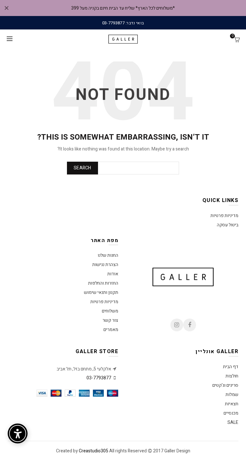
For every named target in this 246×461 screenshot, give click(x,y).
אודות (112, 274)
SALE (232, 422)
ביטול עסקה (227, 225)
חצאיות (231, 403)
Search (82, 168)
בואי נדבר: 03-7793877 (123, 23)
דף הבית (230, 366)
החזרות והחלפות (103, 283)
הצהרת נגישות (105, 264)
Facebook (189, 325)
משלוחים (110, 311)
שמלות (232, 394)
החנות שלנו (108, 255)
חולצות (232, 376)
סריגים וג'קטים (225, 385)
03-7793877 (98, 378)
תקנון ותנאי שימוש (101, 292)
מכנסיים (231, 413)
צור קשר (110, 320)
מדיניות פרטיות (224, 215)
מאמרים (110, 329)
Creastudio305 (93, 451)
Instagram (176, 325)
